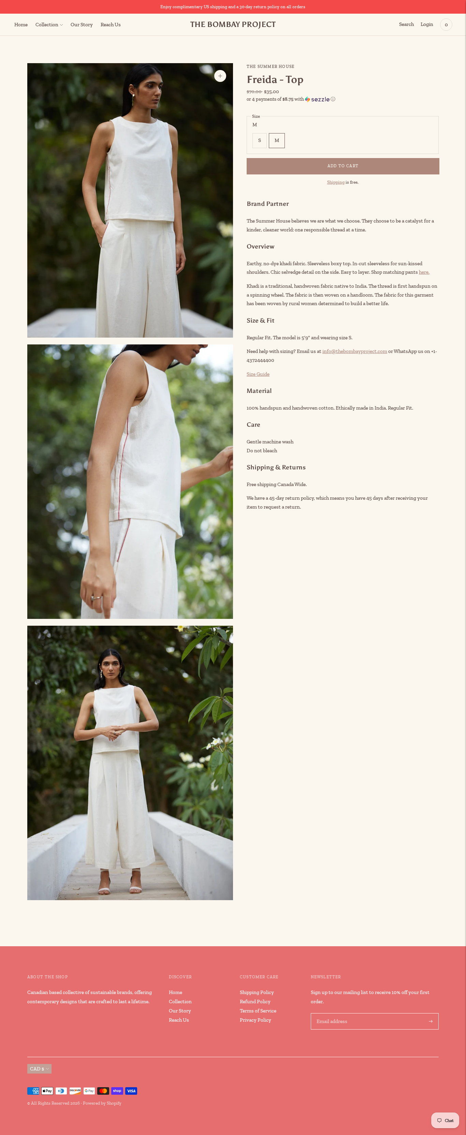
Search (406, 24)
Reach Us (111, 25)
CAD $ (37, 1069)
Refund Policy (255, 1001)
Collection (46, 25)
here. (424, 272)
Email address (331, 1013)
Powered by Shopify (102, 1103)
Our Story (82, 25)
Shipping (336, 182)
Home (21, 25)
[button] (343, 99)
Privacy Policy (255, 1020)
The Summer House (270, 66)
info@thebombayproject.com (354, 351)
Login (427, 24)
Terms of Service (258, 1011)
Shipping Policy (257, 992)
